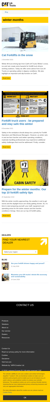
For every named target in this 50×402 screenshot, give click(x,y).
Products (5, 321)
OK (25, 398)
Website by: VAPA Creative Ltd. (13, 365)
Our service (6, 331)
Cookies (5, 355)
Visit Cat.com (6, 362)
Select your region (11, 252)
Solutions (5, 324)
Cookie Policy (7, 392)
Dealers (4, 334)
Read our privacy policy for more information (18, 352)
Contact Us (6, 348)
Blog (6, 12)
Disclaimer (5, 358)
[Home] (9, 4)
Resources (6, 338)
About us (5, 327)
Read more (6, 78)
